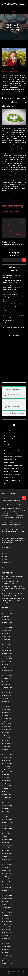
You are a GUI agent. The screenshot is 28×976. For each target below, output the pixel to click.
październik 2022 (8, 692)
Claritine (10, 206)
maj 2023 (6, 673)
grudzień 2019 (8, 788)
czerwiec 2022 (8, 704)
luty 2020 (6, 783)
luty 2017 (6, 884)
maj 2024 (6, 642)
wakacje (17, 474)
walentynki (7, 477)
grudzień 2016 (8, 890)
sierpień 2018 (7, 834)
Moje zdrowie (7, 568)
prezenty (18, 468)
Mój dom (6, 553)
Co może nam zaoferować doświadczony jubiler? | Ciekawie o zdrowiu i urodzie (14, 538)
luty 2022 (6, 715)
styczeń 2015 (8, 955)
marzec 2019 (7, 814)
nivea (16, 459)
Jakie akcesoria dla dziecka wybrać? (14, 327)
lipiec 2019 (7, 802)
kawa (15, 450)
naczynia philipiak (9, 459)
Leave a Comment (14, 71)
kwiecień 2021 (8, 743)
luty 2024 (6, 647)
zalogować (11, 244)
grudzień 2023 (8, 653)
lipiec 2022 (7, 701)
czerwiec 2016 (8, 907)
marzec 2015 (7, 949)
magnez (10, 453)
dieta (13, 442)
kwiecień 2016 (8, 912)
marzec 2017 (7, 881)
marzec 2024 (7, 644)
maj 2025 (6, 616)
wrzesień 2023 (8, 661)
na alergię (5, 211)
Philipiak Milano (18, 465)
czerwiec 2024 (8, 639)
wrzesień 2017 (8, 865)
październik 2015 (8, 929)
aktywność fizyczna (9, 433)
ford (15, 444)
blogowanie (16, 436)
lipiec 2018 (7, 836)
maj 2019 (6, 808)
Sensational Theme (18, 973)
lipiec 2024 (7, 636)
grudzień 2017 (8, 856)
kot (19, 450)
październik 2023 (8, 659)
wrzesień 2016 (8, 898)
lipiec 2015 (7, 938)
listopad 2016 (7, 893)
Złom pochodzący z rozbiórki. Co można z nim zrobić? (13, 531)
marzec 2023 (7, 678)
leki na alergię (14, 208)
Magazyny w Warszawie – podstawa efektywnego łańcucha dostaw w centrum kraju (12, 287)
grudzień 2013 (8, 963)
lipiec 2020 (7, 769)
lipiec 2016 (7, 904)
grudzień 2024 (8, 622)
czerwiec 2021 (8, 738)
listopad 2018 (7, 825)
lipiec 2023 (7, 667)
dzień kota (19, 442)
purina (6, 471)
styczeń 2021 (8, 752)
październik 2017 (8, 862)
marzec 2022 (7, 712)
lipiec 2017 (7, 870)
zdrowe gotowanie (15, 480)
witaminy (19, 477)
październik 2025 (8, 611)
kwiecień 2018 (8, 845)
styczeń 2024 (8, 650)
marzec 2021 (7, 746)
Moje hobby (7, 565)
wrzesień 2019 (8, 797)
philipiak (12, 462)
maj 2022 (6, 707)
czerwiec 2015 (8, 941)
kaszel (10, 450)
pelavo (22, 459)
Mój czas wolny (8, 551)
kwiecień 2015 (8, 946)
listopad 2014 (7, 960)
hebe (5, 450)
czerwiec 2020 (8, 771)
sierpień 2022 (7, 698)
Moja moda (7, 559)
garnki (19, 444)
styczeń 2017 (8, 887)
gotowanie (16, 447)
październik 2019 (8, 794)
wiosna (14, 477)
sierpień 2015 (7, 935)
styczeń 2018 (8, 853)
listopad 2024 (7, 625)
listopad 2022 (7, 690)
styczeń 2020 (8, 786)
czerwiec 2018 (8, 839)
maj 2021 (6, 740)
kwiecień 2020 (8, 777)
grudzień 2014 (8, 958)
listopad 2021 (7, 723)
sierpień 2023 (7, 664)
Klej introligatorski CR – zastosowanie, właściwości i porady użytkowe (13, 323)
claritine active (18, 206)
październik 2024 (8, 628)
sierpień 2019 (7, 800)
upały (20, 471)
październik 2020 (8, 760)
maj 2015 (6, 944)
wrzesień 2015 (8, 932)
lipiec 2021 (7, 735)
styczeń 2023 (8, 684)
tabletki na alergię (14, 211)
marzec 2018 (7, 848)
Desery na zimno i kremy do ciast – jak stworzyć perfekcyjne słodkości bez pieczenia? (13, 299)
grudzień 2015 (8, 924)
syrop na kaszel (13, 471)
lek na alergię (6, 208)
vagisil (6, 474)
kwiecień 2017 (8, 879)
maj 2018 (6, 842)
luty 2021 (6, 749)
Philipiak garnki (8, 465)
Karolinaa (15, 68)
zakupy (6, 480)
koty (5, 453)
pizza (12, 468)
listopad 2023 (7, 656)
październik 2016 (8, 896)
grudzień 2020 (8, 755)
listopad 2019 (7, 791)
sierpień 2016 (7, 901)
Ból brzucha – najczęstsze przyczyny (16, 233)
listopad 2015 (7, 927)
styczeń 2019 (8, 819)
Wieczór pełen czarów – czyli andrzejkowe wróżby (14, 223)
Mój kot (6, 556)
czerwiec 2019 (8, 805)
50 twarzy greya (8, 430)
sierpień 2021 (7, 732)
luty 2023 (6, 681)
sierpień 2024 (7, 633)
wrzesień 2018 (8, 831)
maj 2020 (6, 774)
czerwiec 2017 (8, 873)
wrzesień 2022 (8, 695)
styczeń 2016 (8, 921)
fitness (10, 444)
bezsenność (7, 436)
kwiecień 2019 (8, 811)
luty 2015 (6, 952)
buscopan (17, 439)
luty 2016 (6, 918)
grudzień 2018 (8, 822)
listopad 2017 (7, 859)
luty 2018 (6, 850)
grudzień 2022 (8, 687)
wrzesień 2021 (8, 729)
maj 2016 (6, 910)
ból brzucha (7, 442)
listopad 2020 (7, 757)
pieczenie (6, 468)
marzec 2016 (7, 915)
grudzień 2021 (8, 721)
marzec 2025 (7, 619)
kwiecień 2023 (8, 676)
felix (5, 444)
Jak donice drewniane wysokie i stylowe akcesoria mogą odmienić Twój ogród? (13, 306)
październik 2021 (8, 726)
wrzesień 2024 (8, 630)
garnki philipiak (8, 447)
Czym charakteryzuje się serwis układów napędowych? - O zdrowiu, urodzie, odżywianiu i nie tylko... (14, 513)
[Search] (24, 260)
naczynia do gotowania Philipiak (13, 456)
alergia (4, 206)
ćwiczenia (7, 483)
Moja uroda (5, 71)
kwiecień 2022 (8, 709)
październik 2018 (8, 828)
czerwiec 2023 (8, 670)
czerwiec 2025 (8, 613)
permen (6, 462)
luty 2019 (6, 817)
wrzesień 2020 (8, 763)
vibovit (11, 474)
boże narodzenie (8, 439)
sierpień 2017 (7, 867)
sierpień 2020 (7, 766)
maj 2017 (6, 876)
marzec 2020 (7, 780)
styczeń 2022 (8, 718)
